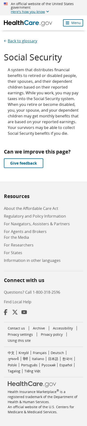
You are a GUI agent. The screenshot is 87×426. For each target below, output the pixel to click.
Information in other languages (32, 260)
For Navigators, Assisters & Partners (37, 223)
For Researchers (19, 245)
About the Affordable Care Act (31, 208)
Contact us (16, 328)
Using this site (19, 340)
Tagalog (14, 371)
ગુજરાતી (13, 358)
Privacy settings (20, 334)
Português (29, 365)
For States (13, 252)
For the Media (16, 237)
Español (65, 365)
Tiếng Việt (32, 371)
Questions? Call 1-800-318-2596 (32, 292)
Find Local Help (17, 301)
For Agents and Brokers (25, 231)
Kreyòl (24, 352)
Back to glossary (22, 41)
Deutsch (57, 352)
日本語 (53, 358)
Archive (39, 328)
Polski (12, 365)
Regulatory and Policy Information (35, 216)
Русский (48, 365)
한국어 (67, 358)
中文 (11, 352)
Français (40, 352)
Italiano (38, 358)
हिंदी (25, 358)
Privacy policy (52, 334)
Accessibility (63, 328)
